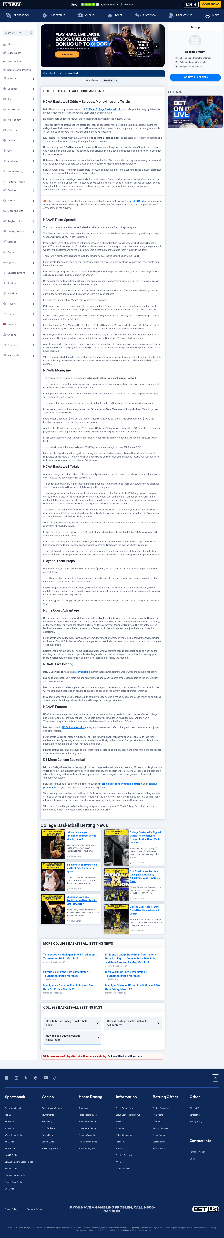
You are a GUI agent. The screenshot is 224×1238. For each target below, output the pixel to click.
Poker (119, 15)
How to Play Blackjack (52, 1148)
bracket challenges (109, 783)
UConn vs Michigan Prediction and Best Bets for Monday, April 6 (82, 835)
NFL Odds (9, 1115)
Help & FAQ (120, 1142)
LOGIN (191, 4)
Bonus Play (47, 1122)
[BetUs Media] (7, 1078)
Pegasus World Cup (87, 1135)
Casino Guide (48, 1142)
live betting (84, 672)
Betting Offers (165, 1096)
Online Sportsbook (13, 1108)
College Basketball (68, 73)
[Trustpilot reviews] (102, 4)
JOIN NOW (210, 4)
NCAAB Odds (11, 1155)
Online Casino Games (52, 1108)
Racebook (149, 15)
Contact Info (200, 1140)
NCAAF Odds (11, 1148)
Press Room (121, 1148)
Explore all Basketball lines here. (125, 1056)
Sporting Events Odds (125, 1155)
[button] (49, 46)
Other (195, 1096)
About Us (120, 1128)
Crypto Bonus (159, 1135)
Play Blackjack (48, 1128)
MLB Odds (9, 1128)
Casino (89, 15)
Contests (157, 1122)
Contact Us (195, 1115)
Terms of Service (123, 1169)
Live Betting (57, 15)
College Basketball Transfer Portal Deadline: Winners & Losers (145, 910)
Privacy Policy (196, 1122)
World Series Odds (13, 1135)
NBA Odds (9, 1122)
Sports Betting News (125, 1108)
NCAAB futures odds (73, 727)
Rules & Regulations (125, 1135)
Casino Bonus (159, 1142)
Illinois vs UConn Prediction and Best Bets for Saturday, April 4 (82, 868)
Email (192, 1159)
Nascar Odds (11, 1169)
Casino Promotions (161, 1108)
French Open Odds (13, 1182)
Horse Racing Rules (88, 1115)
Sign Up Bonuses (160, 1128)
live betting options (131, 783)
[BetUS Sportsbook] (12, 4)
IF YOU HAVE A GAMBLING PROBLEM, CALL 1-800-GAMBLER (112, 1209)
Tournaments (48, 1115)
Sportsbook (21, 15)
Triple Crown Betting (88, 1142)
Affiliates (120, 1162)
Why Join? (194, 1108)
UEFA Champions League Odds (19, 1162)
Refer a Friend (159, 1148)
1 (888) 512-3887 (197, 1152)
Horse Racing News (88, 1148)
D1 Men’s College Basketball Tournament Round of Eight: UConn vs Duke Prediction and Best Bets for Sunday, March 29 (131, 958)
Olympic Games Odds (15, 1175)
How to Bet (121, 1122)
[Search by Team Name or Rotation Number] (31, 33)
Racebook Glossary (87, 1122)
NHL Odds (9, 1142)
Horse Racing (90, 1096)
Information (126, 1096)
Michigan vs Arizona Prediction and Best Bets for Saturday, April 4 (82, 900)
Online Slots (47, 1135)
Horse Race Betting (87, 1128)
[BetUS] (193, 1209)
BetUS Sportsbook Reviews (128, 1115)
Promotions (184, 15)
